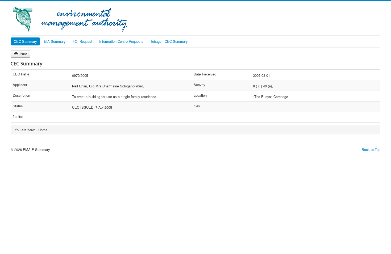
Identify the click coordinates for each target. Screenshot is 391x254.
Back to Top (371, 149)
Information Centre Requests (121, 41)
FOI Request (82, 41)
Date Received (205, 74)
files (197, 106)
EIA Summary (55, 41)
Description (21, 95)
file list (18, 116)
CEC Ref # (21, 74)
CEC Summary (25, 41)
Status (18, 106)
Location (200, 95)
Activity (199, 84)
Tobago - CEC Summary (169, 41)
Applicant (20, 84)
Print (23, 53)
